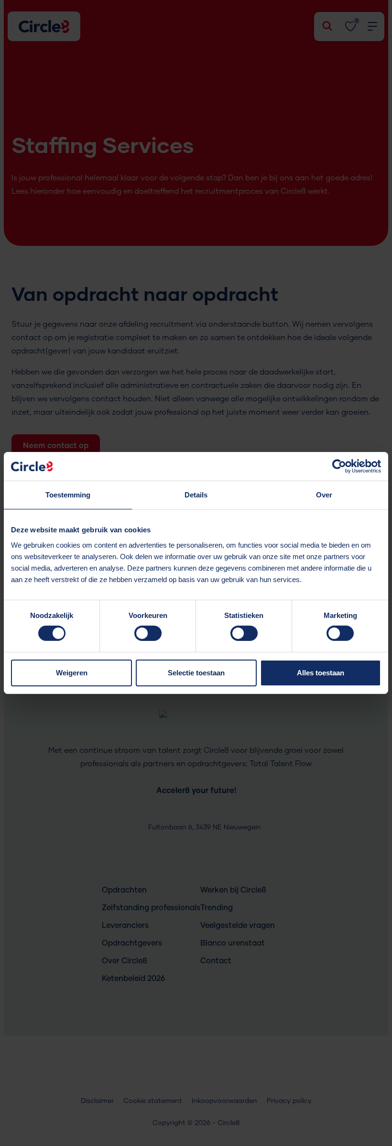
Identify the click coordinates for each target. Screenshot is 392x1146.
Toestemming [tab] (67, 495)
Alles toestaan (320, 673)
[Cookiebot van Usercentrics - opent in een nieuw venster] (339, 466)
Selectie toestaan (196, 673)
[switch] (148, 636)
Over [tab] (324, 495)
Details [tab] (196, 495)
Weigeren (71, 673)
